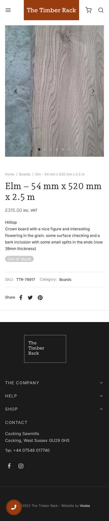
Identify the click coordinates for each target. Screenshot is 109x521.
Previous (16, 91)
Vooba (85, 506)
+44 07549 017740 (31, 450)
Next (93, 91)
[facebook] (9, 466)
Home (9, 174)
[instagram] (21, 466)
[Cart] (88, 10)
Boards (24, 174)
